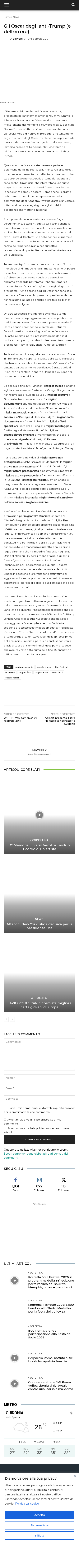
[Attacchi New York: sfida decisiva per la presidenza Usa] (39, 894)
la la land (10, 672)
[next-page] (12, 1019)
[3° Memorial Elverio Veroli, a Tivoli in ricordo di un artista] (39, 815)
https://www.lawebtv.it (39, 754)
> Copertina (39, 840)
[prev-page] (6, 1019)
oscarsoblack (12, 677)
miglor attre (41, 672)
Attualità (39, 998)
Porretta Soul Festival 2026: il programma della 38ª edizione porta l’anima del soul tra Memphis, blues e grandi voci (51, 1282)
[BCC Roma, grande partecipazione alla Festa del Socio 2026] (14, 1332)
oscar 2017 (57, 672)
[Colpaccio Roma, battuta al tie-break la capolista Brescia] (14, 1358)
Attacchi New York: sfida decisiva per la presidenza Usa (39, 926)
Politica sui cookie (27, 1503)
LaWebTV (19, 38)
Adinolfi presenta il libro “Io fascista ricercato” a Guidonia (60, 720)
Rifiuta (39, 1535)
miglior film (25, 672)
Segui (39, 1177)
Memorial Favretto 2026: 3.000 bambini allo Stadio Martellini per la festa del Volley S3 (51, 1308)
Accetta (39, 1515)
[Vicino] (75, 1476)
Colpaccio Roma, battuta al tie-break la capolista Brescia (51, 1359)
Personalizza (40, 1525)
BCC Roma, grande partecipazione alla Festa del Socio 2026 (50, 1334)
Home (7, 16)
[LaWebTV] (7, 38)
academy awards (24, 666)
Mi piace (15, 1177)
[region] (39, 1508)
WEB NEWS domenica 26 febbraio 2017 (21, 719)
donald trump (44, 666)
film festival (61, 666)
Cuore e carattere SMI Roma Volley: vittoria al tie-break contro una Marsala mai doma (50, 1385)
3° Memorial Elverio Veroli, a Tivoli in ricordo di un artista (39, 847)
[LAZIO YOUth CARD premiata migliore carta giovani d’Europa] (39, 973)
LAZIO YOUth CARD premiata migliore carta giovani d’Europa (39, 1005)
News (16, 16)
